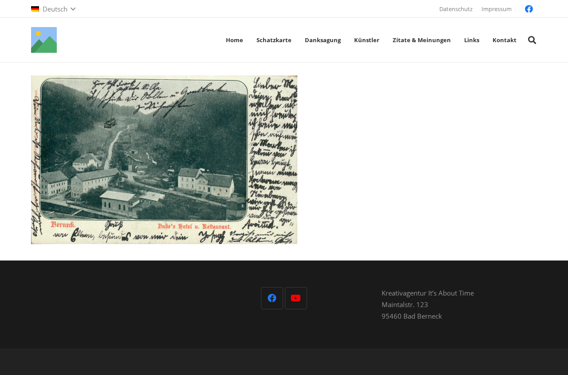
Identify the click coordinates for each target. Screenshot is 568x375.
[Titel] (44, 40)
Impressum (496, 9)
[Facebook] (529, 9)
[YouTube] (296, 298)
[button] (53, 9)
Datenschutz (456, 9)
